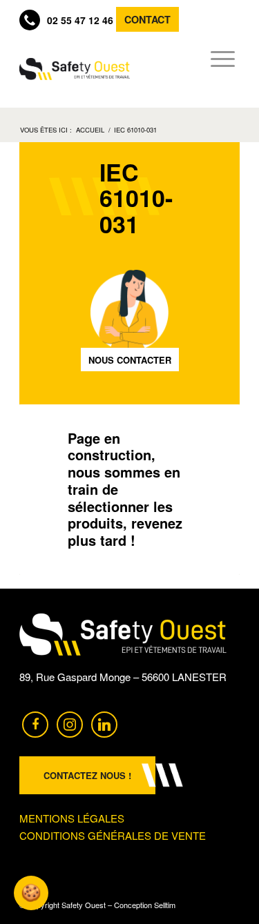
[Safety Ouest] (74, 69)
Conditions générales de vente (112, 835)
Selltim (164, 904)
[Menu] (219, 58)
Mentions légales (71, 818)
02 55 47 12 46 (80, 20)
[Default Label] (104, 723)
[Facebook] (35, 723)
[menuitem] (219, 58)
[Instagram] (69, 723)
